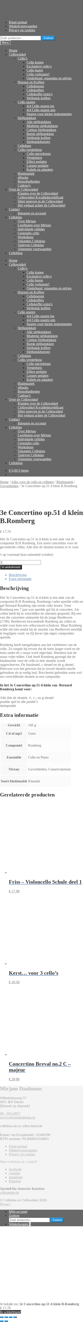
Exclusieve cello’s (39, 66)
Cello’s (22, 58)
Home (13, 50)
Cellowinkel (17, 54)
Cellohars (24, 146)
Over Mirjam (27, 221)
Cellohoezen (35, 86)
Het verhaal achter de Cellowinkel (41, 205)
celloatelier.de (9, 1192)
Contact (14, 209)
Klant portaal (18, 22)
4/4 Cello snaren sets (41, 110)
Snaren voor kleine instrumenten (49, 114)
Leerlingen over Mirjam (34, 225)
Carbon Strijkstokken (41, 130)
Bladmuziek (26, 173)
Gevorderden (9, 486)
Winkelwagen (20, 1224)
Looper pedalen (37, 165)
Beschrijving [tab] (18, 575)
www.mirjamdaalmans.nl (17, 1117)
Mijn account (18, 1211)
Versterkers (34, 158)
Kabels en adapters (40, 169)
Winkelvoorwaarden (23, 26)
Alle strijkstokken (39, 122)
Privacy (5, 1204)
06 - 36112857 (10, 1113)
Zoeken (48, 38)
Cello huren (35, 70)
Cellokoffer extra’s (39, 94)
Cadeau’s (24, 185)
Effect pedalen (37, 161)
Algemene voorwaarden (34, 249)
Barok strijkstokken (40, 134)
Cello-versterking (30, 150)
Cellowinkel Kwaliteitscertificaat (40, 197)
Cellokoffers (35, 90)
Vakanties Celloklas (31, 241)
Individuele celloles (31, 229)
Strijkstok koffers (38, 98)
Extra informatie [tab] (20, 579)
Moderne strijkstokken (42, 126)
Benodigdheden (29, 181)
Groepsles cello (28, 233)
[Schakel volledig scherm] (6, 1317)
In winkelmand (11, 567)
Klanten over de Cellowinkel (38, 193)
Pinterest (15, 1181)
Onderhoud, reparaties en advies (49, 78)
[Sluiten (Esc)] (15, 1317)
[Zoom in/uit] (2, 1317)
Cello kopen (35, 62)
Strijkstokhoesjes (38, 142)
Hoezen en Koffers (31, 82)
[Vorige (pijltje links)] (2, 1321)
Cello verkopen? (38, 74)
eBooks (23, 177)
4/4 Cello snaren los (40, 106)
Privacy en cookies (22, 30)
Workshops (25, 237)
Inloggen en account (32, 213)
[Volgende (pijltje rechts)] (6, 1321)
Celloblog (16, 253)
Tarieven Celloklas (31, 245)
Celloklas (15, 217)
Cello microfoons (39, 154)
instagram (15, 1177)
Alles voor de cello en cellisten (32, 482)
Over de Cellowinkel (23, 189)
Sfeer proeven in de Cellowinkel (40, 201)
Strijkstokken (27, 118)
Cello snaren (26, 102)
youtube (14, 1173)
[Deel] (10, 1317)
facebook (15, 1169)
